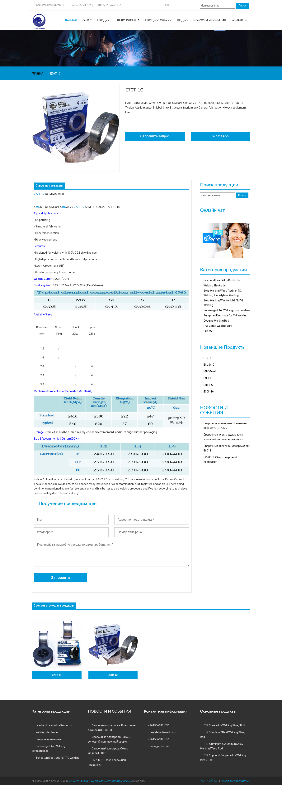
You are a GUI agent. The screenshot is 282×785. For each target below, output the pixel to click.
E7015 (207, 357)
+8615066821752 (80, 5)
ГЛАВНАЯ (70, 20)
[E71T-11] (57, 644)
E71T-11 (57, 675)
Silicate (208, 331)
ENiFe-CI (209, 384)
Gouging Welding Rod (216, 320)
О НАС (87, 20)
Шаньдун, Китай (158, 746)
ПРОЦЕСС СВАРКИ (158, 20)
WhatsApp (220, 136)
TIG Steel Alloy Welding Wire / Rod (224, 725)
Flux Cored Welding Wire (218, 325)
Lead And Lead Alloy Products (222, 280)
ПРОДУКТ (104, 20)
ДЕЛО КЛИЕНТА (128, 20)
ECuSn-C (209, 364)
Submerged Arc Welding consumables (227, 310)
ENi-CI (207, 378)
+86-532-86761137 (109, 5)
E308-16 (209, 391)
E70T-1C (39, 193)
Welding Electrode (215, 285)
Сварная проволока (48, 739)
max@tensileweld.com (48, 5)
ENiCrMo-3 (210, 371)
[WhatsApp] (225, 239)
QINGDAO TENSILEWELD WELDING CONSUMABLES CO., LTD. (100, 780)
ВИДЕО (182, 20)
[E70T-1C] (113, 644)
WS (37, 206)
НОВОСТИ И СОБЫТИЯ (209, 20)
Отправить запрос (155, 136)
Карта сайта (209, 780)
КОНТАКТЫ (239, 20)
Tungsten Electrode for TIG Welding (225, 315)
